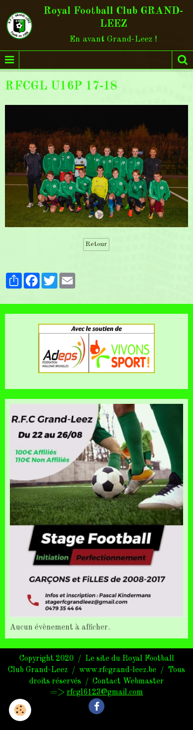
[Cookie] (20, 710)
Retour (96, 244)
